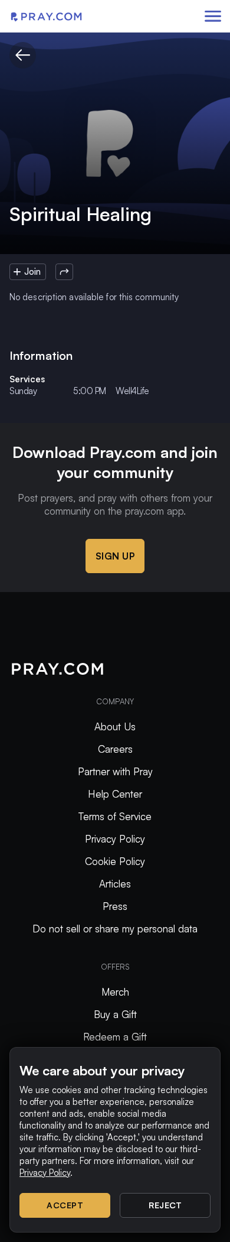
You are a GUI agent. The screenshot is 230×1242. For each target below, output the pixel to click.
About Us (115, 726)
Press (115, 906)
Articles (115, 883)
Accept (65, 1205)
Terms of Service (115, 816)
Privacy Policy (115, 839)
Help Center (115, 794)
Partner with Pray (115, 771)
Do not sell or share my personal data (115, 928)
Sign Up (115, 556)
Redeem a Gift (115, 1036)
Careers (115, 749)
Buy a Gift (115, 1014)
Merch (115, 992)
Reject (165, 1205)
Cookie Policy (115, 861)
